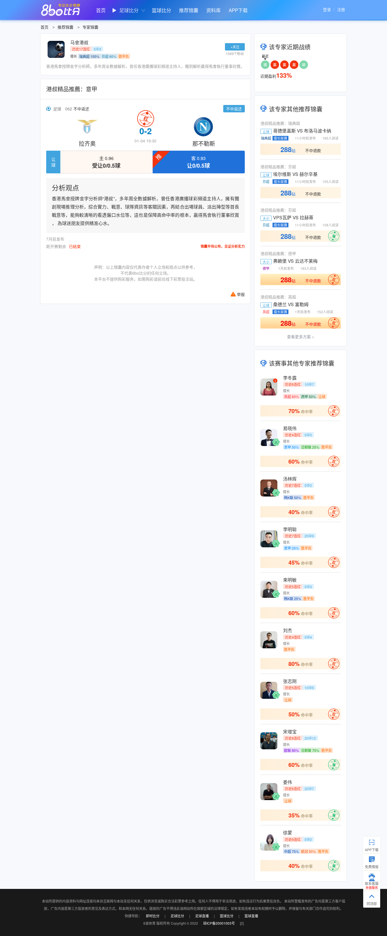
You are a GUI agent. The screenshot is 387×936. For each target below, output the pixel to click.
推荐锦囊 (188, 10)
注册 (341, 9)
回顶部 (372, 903)
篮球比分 (161, 10)
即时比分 (153, 915)
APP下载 (238, 10)
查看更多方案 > (300, 336)
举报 (241, 294)
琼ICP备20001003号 (219, 923)
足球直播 (202, 915)
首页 (101, 10)
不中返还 (81, 109)
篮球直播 (251, 915)
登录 (327, 9)
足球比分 (129, 10)
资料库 (213, 10)
